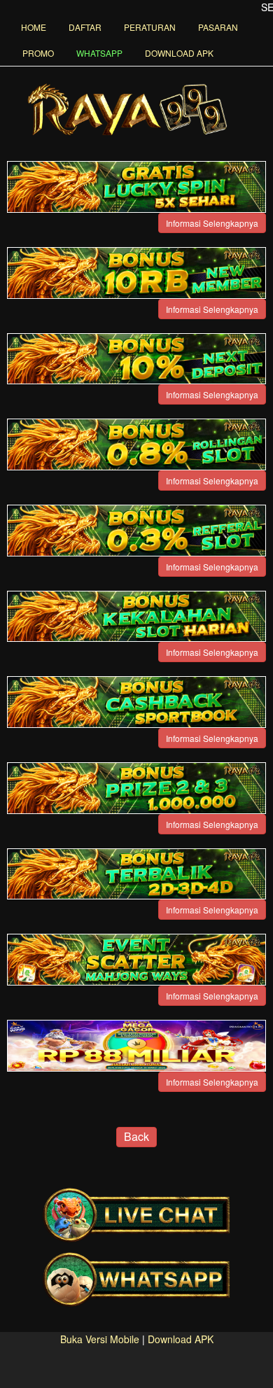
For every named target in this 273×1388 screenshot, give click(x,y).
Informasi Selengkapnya (212, 223)
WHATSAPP (99, 53)
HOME (33, 27)
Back (136, 1136)
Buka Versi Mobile (99, 1339)
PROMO (38, 53)
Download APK (181, 1339)
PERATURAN (150, 27)
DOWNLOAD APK (179, 53)
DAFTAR (85, 27)
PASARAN (218, 27)
